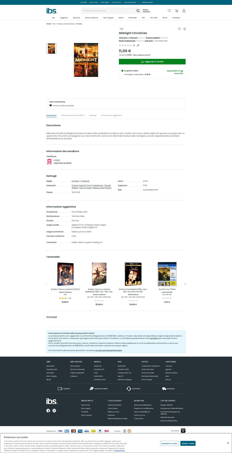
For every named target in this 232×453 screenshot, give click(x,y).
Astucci (168, 380)
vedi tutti (149, 41)
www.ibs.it (154, 338)
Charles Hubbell (153, 38)
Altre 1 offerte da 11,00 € (141, 55)
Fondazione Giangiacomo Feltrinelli (170, 413)
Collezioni (73, 376)
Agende (168, 369)
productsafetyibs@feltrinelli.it (109, 350)
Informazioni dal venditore (73, 115)
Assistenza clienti (147, 2)
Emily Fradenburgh (127, 41)
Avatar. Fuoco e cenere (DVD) (65, 289)
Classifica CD (99, 369)
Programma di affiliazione (143, 408)
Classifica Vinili (99, 380)
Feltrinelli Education (167, 417)
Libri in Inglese (51, 376)
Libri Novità (50, 366)
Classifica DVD (123, 369)
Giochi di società (148, 373)
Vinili (95, 373)
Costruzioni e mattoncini (151, 366)
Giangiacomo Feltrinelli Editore (171, 408)
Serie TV (120, 376)
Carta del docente (130, 2)
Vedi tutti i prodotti (62, 163)
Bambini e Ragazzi (125, 380)
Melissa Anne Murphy (102, 188)
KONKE (129, 55)
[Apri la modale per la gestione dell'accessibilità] (183, 430)
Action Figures (147, 380)
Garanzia (111, 415)
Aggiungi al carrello (154, 61)
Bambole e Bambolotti (150, 376)
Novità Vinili (98, 376)
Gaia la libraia (86, 415)
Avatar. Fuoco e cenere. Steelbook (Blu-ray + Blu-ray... (99, 290)
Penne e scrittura (171, 373)
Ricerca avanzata (146, 11)
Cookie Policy (119, 450)
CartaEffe (83, 2)
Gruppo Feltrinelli (166, 405)
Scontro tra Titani (167, 289)
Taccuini (168, 366)
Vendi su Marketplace (142, 412)
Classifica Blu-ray (124, 373)
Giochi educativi (148, 369)
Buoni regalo (105, 2)
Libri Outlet (50, 373)
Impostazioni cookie (169, 443)
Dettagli (92, 115)
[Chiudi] (228, 442)
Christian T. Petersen (128, 38)
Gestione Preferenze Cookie (117, 419)
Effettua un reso (113, 412)
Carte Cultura (116, 2)
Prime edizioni (75, 366)
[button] (138, 11)
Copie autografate (77, 373)
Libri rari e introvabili (77, 369)
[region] (116, 443)
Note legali (51, 317)
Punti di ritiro (94, 2)
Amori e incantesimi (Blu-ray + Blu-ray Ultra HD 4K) (133, 290)
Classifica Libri (51, 369)
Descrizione (51, 115)
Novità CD (97, 366)
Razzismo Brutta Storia (168, 421)
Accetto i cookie (188, 443)
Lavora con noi (139, 415)
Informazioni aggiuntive (111, 115)
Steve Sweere (85, 188)
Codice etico (138, 419)
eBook (48, 380)
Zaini (167, 376)
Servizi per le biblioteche (142, 405)
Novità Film (122, 366)
